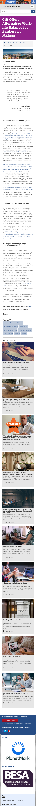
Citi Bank (23, 334)
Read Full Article (9, 374)
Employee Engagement (11, 326)
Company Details (6, 800)
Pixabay (30, 306)
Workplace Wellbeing (24, 330)
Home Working (17, 323)
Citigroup (17, 334)
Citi (11, 323)
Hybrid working (8, 334)
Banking (6, 323)
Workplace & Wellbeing (19, 42)
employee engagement (9, 231)
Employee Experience (10, 330)
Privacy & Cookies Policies (9, 804)
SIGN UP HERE (10, 720)
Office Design (23, 326)
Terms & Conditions (17, 800)
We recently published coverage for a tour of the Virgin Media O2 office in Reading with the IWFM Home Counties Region (18, 189)
